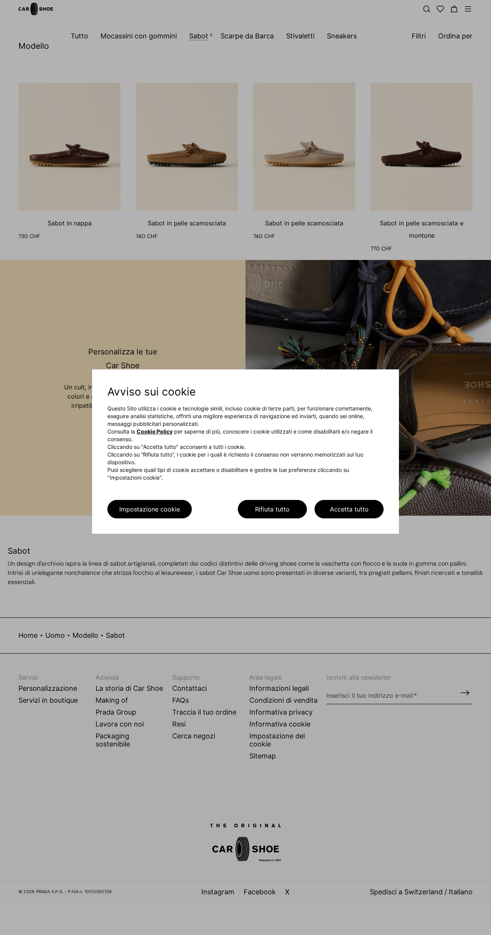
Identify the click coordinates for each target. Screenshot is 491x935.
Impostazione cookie (149, 509)
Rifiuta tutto (272, 509)
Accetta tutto (349, 509)
